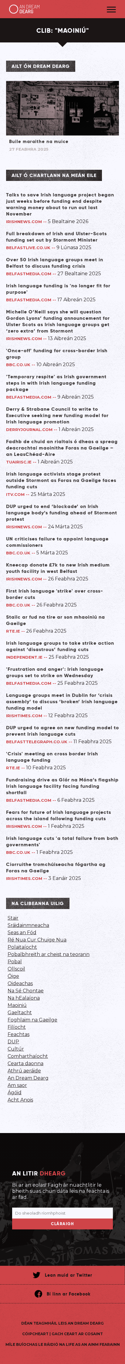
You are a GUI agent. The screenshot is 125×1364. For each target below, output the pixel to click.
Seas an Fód (22, 932)
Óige (13, 976)
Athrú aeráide (24, 1071)
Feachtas (18, 1034)
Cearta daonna (25, 1063)
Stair (13, 918)
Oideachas (20, 983)
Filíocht (17, 1027)
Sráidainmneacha (28, 925)
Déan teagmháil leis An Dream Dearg (62, 1323)
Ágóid (15, 1092)
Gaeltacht (20, 1012)
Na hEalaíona (24, 998)
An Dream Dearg (28, 1078)
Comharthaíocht (28, 1056)
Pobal (15, 961)
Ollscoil (16, 969)
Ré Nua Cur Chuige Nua (37, 940)
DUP (13, 1042)
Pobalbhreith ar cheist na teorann (49, 954)
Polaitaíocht (22, 947)
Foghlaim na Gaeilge (32, 1020)
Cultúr (16, 1049)
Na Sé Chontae (26, 991)
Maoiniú (17, 1005)
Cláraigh (62, 1223)
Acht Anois (20, 1100)
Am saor (17, 1085)
